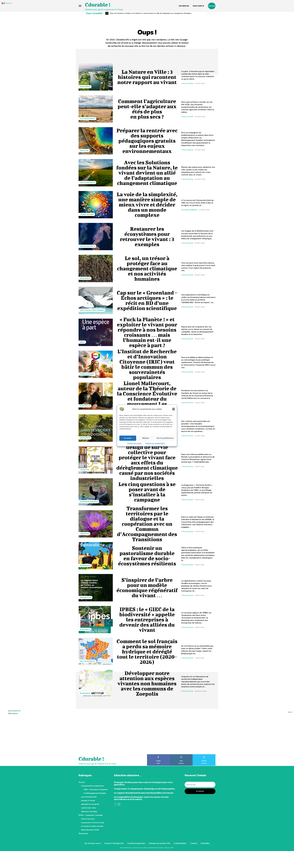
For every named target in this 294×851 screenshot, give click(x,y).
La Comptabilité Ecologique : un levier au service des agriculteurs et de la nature (141, 798)
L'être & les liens (87, 214)
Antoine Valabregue (189, 210)
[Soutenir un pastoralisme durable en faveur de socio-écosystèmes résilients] (96, 555)
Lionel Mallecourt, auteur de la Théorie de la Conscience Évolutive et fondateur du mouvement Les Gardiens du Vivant (147, 396)
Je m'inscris (200, 791)
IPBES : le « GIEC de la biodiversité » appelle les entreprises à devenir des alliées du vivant (147, 619)
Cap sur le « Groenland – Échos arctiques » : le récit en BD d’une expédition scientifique (147, 300)
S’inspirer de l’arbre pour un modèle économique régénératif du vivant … (147, 587)
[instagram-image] (18, 735)
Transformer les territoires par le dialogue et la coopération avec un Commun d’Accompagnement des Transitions (147, 523)
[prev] (208, 13)
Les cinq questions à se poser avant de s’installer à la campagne (147, 492)
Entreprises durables (89, 502)
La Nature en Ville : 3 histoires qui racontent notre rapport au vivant (147, 77)
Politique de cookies (134, 443)
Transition (84, 470)
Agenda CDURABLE (87, 374)
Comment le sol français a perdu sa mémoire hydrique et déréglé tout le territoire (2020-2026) (147, 651)
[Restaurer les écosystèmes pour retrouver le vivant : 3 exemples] (96, 236)
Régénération (85, 597)
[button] (173, 409)
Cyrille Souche (187, 83)
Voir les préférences (165, 438)
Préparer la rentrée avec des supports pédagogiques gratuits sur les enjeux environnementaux (147, 140)
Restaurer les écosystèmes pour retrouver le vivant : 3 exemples (134, 13)
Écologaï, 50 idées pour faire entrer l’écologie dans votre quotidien (143, 783)
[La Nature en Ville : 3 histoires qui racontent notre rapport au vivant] (96, 77)
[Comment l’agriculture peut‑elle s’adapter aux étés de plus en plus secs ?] (96, 108)
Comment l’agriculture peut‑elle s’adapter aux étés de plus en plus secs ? (147, 109)
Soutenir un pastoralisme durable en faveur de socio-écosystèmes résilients (147, 555)
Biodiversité (85, 87)
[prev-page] (115, 804)
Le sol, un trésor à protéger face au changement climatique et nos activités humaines (147, 268)
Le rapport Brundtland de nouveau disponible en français (143, 793)
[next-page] (119, 804)
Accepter (128, 438)
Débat (82, 342)
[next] (212, 13)
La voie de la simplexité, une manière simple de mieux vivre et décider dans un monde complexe (147, 204)
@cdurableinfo (14, 711)
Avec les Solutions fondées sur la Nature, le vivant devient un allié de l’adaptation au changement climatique (147, 172)
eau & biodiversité (87, 119)
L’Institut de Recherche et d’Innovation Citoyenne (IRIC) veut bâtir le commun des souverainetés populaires (147, 364)
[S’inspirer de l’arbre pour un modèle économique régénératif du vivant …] (96, 587)
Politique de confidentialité (155, 443)
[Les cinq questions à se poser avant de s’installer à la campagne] (96, 492)
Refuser (145, 438)
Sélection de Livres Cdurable (92, 310)
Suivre (290, 712)
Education (84, 151)
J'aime (158, 755)
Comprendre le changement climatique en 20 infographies (144, 788)
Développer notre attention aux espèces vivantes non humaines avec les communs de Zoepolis (147, 683)
